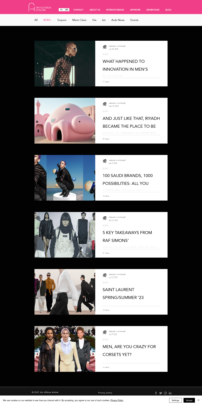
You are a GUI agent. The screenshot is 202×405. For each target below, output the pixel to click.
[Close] (198, 400)
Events (134, 20)
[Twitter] (161, 393)
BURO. (47, 20)
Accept (189, 400)
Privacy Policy (116, 400)
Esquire (62, 20)
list (103, 20)
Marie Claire (79, 20)
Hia (94, 20)
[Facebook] (156, 393)
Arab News (118, 20)
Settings (175, 400)
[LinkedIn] (170, 393)
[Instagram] (165, 393)
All (36, 20)
